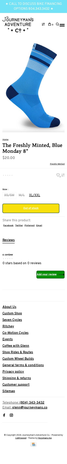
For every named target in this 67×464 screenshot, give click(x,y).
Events (7, 339)
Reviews (8, 240)
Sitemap (8, 391)
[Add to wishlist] (58, 176)
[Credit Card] (33, 445)
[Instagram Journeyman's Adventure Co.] (11, 416)
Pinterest (30, 225)
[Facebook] (4, 416)
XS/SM (9, 195)
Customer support (15, 385)
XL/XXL (34, 195)
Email (39, 225)
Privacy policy (13, 372)
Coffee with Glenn (15, 346)
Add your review (47, 274)
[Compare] (44, 24)
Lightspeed (20, 438)
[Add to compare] (63, 176)
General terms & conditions (23, 365)
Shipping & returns (16, 378)
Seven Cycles (12, 320)
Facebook (8, 225)
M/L (22, 195)
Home (5, 139)
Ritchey (8, 326)
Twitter (19, 225)
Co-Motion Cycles (15, 333)
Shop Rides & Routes (17, 352)
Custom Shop (12, 313)
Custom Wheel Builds (18, 359)
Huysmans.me (45, 438)
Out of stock (31, 208)
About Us (9, 307)
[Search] (58, 24)
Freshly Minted (57, 164)
